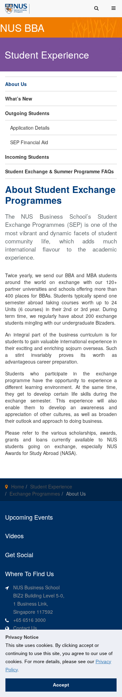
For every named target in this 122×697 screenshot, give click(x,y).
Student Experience (51, 486)
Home (17, 486)
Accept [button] (61, 685)
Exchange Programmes (34, 493)
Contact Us (25, 628)
